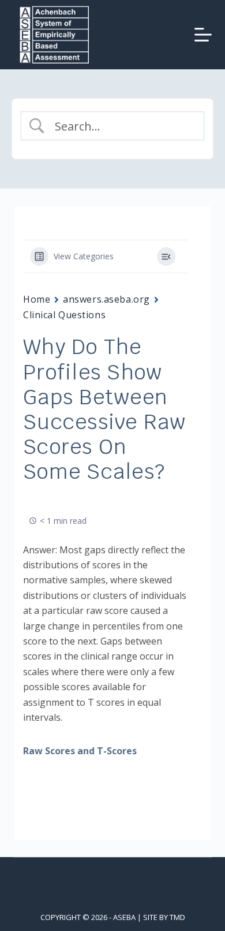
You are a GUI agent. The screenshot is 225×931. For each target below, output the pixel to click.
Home (36, 299)
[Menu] (203, 34)
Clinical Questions (64, 314)
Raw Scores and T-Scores (80, 750)
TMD (177, 917)
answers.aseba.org (106, 299)
